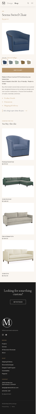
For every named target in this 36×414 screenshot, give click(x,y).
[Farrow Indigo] (4, 62)
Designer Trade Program (8, 367)
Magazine (4, 373)
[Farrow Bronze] (22, 62)
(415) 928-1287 (6, 391)
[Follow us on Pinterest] (6, 335)
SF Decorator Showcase (8, 349)
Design (10, 3)
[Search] (28, 3)
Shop (16, 3)
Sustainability (5, 370)
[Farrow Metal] (10, 62)
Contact (5, 379)
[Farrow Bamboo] (28, 62)
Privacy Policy (5, 406)
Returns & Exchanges (7, 364)
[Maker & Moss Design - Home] (18, 322)
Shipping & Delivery (7, 361)
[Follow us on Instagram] (3, 335)
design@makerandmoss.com (10, 387)
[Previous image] (5, 38)
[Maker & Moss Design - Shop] (3, 3)
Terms (13, 406)
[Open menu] (32, 3)
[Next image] (31, 38)
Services (4, 346)
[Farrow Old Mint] (16, 62)
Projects (4, 343)
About (4, 352)
